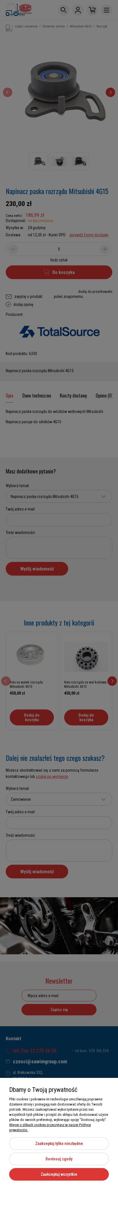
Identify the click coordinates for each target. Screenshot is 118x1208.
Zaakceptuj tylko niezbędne (59, 1143)
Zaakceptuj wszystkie (59, 1174)
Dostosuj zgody (59, 1159)
